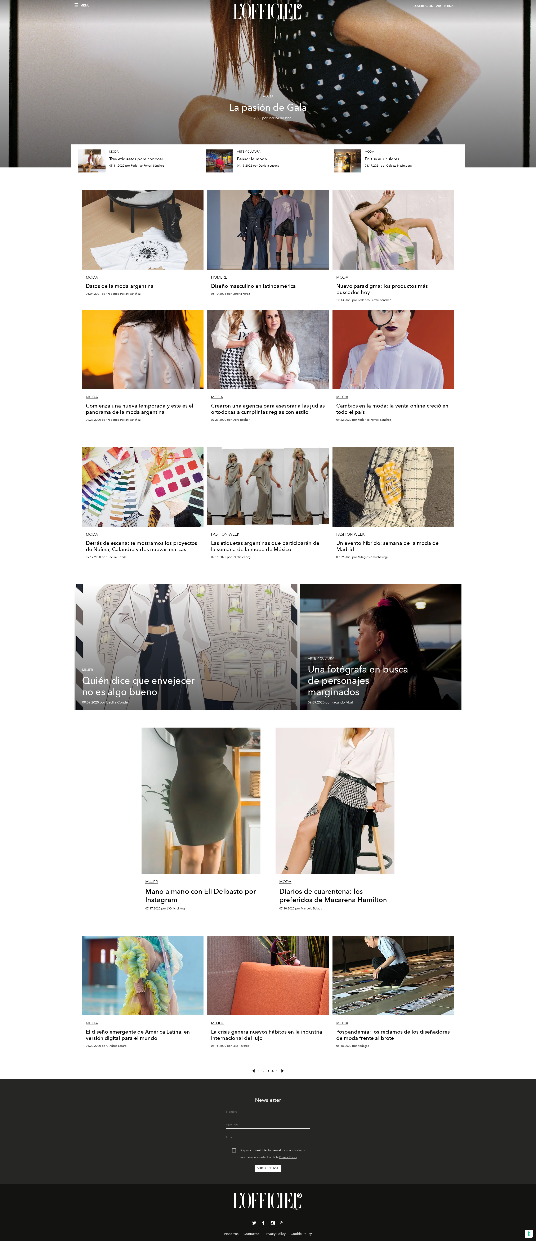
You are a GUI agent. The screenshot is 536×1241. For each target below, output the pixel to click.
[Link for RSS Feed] (282, 1223)
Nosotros (231, 1234)
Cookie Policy (301, 1234)
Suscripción (423, 6)
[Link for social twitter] (254, 1224)
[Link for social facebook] (263, 1224)
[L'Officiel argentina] (268, 12)
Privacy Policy (288, 1157)
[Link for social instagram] (273, 1224)
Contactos (251, 1234)
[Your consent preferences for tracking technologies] (529, 1234)
